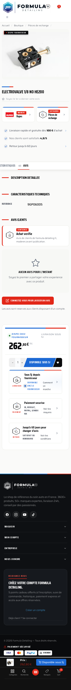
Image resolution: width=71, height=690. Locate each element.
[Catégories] (12, 671)
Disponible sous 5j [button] (39, 362)
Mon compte (12, 537)
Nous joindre (12, 559)
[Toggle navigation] (7, 17)
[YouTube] (24, 514)
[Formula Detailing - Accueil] (21, 485)
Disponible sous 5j (52, 662)
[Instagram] (15, 514)
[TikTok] (33, 514)
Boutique (18, 25)
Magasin (10, 527)
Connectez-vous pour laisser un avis (30, 300)
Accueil (5, 25)
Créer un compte (35, 610)
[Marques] (47, 671)
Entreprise (11, 548)
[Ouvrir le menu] (35, 672)
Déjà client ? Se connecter (23, 618)
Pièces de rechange (38, 25)
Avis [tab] (24, 165)
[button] (57, 362)
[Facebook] (7, 514)
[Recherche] (24, 671)
